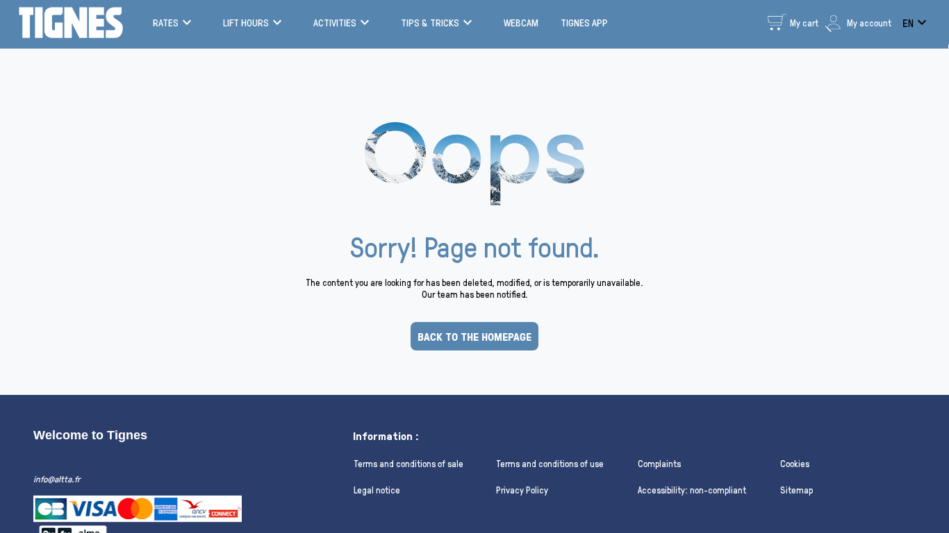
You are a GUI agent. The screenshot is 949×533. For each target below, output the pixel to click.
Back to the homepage (474, 336)
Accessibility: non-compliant (692, 490)
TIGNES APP (584, 22)
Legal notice (377, 490)
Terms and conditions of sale (408, 463)
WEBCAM (521, 22)
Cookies (794, 463)
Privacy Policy (522, 490)
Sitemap (796, 490)
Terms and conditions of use (550, 463)
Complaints (659, 463)
